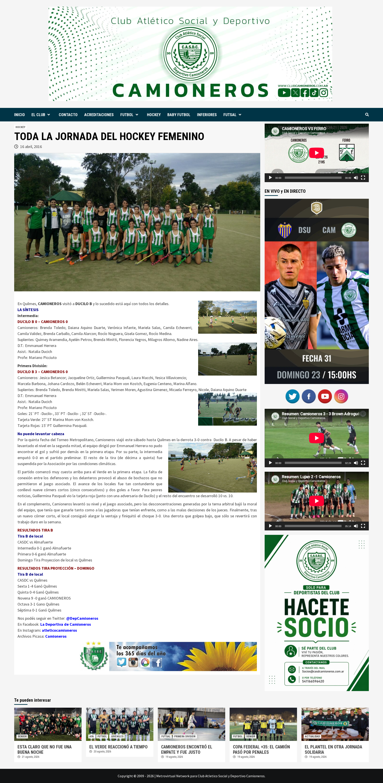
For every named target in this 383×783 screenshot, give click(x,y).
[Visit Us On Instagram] (341, 396)
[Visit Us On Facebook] (309, 396)
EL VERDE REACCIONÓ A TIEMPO (118, 747)
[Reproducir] (270, 177)
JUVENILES (117, 736)
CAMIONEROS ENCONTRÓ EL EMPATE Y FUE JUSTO (186, 749)
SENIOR (22, 736)
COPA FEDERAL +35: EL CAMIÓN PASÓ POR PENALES (261, 749)
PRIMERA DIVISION (184, 736)
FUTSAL (229, 114)
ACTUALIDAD (312, 736)
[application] (317, 153)
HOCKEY (154, 114)
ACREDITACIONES (99, 114)
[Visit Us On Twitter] (292, 396)
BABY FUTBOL (178, 114)
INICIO (19, 114)
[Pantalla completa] (363, 177)
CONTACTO (68, 114)
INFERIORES (207, 114)
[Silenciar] (356, 177)
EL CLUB (38, 114)
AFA (92, 736)
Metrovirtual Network (173, 776)
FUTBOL (126, 114)
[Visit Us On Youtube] (325, 396)
